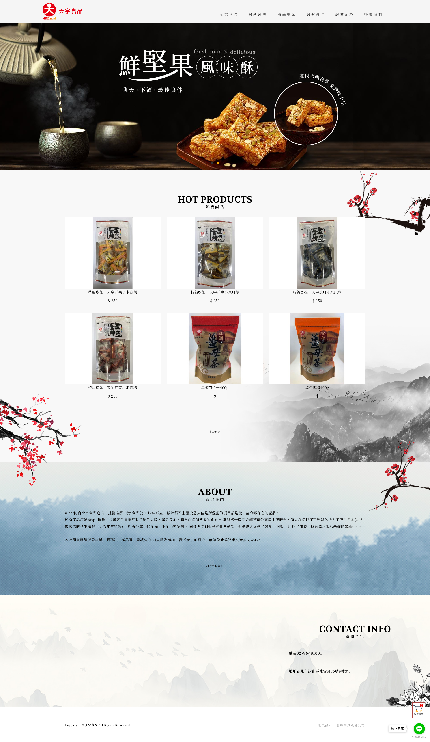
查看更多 (215, 432)
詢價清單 (419, 710)
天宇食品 (65, 11)
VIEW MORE (215, 565)
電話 (293, 653)
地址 (293, 671)
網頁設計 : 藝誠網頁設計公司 (341, 725)
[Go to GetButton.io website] (419, 737)
